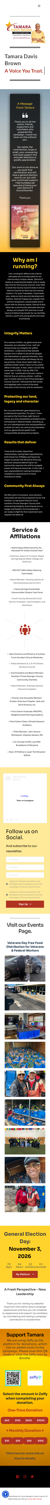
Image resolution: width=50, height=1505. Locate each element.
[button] (39, 6)
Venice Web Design (34, 1499)
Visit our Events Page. (25, 928)
